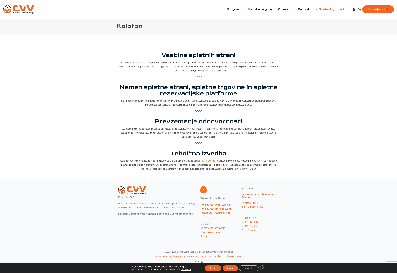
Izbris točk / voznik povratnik (216, 213)
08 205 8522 (250, 218)
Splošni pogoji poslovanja (212, 228)
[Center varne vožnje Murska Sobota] (18, 9)
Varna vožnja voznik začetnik (217, 205)
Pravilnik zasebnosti (210, 232)
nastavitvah (186, 269)
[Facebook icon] (195, 261)
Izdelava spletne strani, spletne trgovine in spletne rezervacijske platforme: (191, 256)
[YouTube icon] (198, 261)
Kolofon (204, 236)
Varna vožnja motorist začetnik (218, 209)
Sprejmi (213, 268)
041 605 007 (251, 226)
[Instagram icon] (202, 261)
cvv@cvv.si (249, 230)
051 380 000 (251, 222)
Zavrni (230, 268)
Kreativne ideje (209, 161)
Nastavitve (249, 268)
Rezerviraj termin (376, 9)
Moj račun (205, 224)
